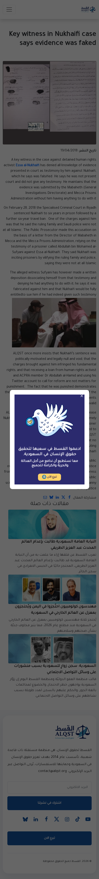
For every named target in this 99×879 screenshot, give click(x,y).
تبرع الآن (51, 477)
